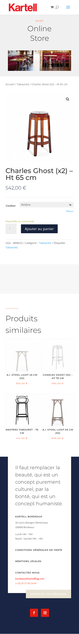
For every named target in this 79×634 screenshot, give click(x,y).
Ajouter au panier (39, 228)
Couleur (11, 205)
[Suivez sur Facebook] (34, 613)
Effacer (69, 211)
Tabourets (23, 84)
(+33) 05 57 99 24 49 (25, 583)
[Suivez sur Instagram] (45, 613)
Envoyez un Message (48, 593)
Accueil (10, 84)
